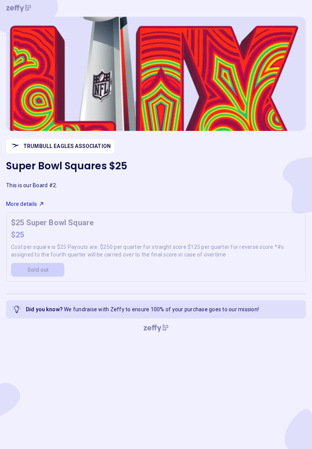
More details (21, 204)
